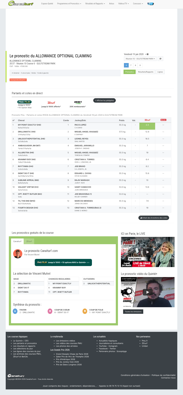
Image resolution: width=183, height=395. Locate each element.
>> (68, 262)
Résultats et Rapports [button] (94, 3)
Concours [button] (137, 3)
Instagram (113, 346)
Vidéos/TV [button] (122, 3)
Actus (111, 3)
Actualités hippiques (108, 341)
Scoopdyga (122, 351)
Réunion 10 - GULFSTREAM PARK (140, 59)
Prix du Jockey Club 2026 (67, 362)
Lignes (160, 72)
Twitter (113, 348)
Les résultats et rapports (24, 346)
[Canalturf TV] (150, 4)
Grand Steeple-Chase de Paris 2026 (72, 354)
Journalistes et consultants (111, 343)
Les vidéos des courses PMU (69, 343)
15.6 (147, 173)
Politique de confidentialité (164, 375)
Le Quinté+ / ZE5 (20, 341)
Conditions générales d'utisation (135, 375)
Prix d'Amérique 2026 (65, 359)
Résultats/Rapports (145, 72)
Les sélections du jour (23, 348)
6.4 (147, 159)
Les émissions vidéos (65, 341)
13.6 (147, 187)
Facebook (103, 348)
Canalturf (17, 241)
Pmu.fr (145, 341)
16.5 (147, 139)
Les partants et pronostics (25, 343)
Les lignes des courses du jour (27, 351)
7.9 (147, 201)
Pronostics (129, 72)
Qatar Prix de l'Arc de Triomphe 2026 (72, 356)
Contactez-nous (168, 378)
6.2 (147, 166)
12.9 (147, 132)
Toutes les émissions (133, 312)
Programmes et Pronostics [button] (68, 3)
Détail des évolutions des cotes (154, 218)
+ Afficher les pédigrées (104, 100)
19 (147, 152)
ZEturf (29, 241)
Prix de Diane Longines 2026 (69, 364)
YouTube (103, 346)
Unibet (145, 346)
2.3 (147, 125)
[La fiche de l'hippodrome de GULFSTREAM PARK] (160, 58)
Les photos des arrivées (67, 346)
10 (147, 180)
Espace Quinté (47, 3)
